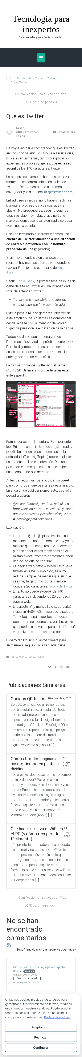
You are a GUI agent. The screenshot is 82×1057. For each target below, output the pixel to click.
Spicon (20, 136)
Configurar (41, 1047)
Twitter (52, 78)
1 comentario (67, 132)
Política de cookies (57, 1017)
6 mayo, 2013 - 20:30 (25, 974)
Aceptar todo (41, 1027)
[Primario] (41, 57)
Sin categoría (24, 78)
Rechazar (41, 1037)
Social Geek (25, 281)
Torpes (39, 78)
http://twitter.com (58, 192)
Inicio (9, 78)
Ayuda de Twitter (61, 586)
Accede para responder (26, 982)
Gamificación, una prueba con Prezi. (42, 94)
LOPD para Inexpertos (39, 102)
